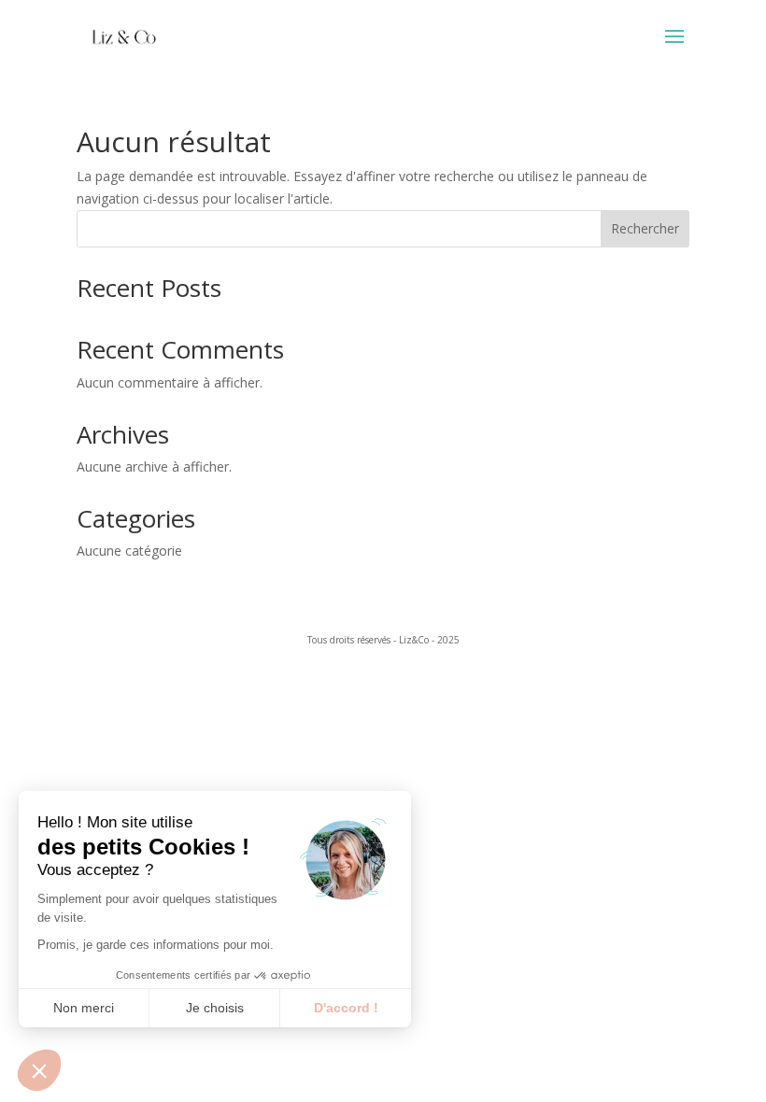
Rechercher (645, 228)
